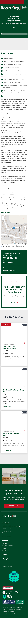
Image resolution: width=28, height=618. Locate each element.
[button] (25, 41)
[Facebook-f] (3, 558)
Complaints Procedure (8, 609)
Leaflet (14, 243)
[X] (7, 558)
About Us (4, 547)
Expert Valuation (6, 543)
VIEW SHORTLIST (14, 26)
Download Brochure (10, 268)
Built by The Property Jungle (9, 613)
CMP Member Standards (8, 611)
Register (4, 548)
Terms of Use (5, 607)
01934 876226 (10, 258)
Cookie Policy (19, 607)
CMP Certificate (17, 609)
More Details (8, 363)
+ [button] (3, 217)
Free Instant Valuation (7, 545)
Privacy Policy (12, 607)
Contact (4, 550)
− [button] (3, 219)
